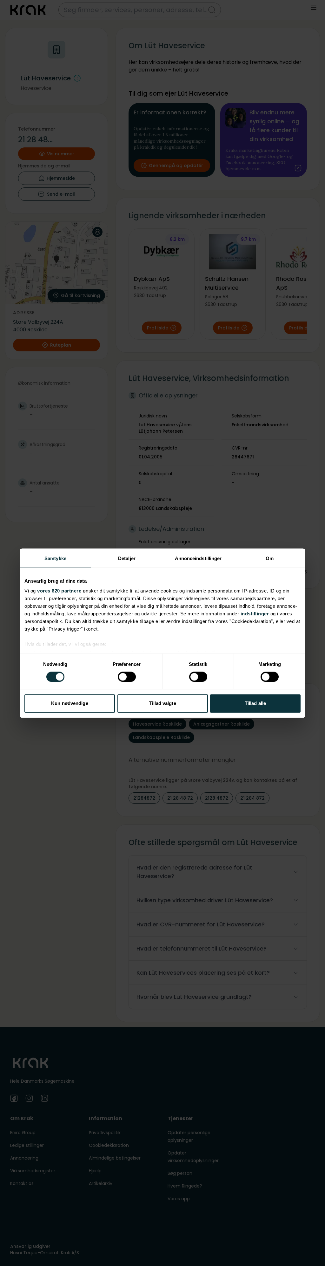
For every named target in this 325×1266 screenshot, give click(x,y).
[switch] (127, 677)
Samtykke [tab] (55, 558)
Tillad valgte (162, 703)
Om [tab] (270, 558)
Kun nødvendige (69, 703)
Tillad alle (255, 703)
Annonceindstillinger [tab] (198, 558)
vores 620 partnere (59, 590)
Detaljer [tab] (127, 558)
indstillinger (255, 613)
